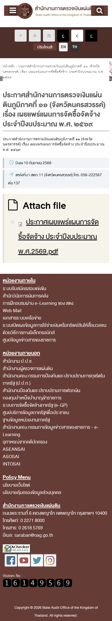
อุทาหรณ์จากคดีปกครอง (25, 442)
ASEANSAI (14, 449)
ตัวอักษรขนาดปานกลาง (35, 36)
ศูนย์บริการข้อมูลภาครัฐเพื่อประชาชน (36, 412)
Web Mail (12, 310)
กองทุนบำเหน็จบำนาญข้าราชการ (32, 398)
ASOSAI (11, 456)
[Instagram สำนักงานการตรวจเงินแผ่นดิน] (50, 565)
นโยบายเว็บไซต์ (16, 485)
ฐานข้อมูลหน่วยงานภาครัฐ (26, 420)
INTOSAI (11, 464)
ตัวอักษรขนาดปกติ (21, 36)
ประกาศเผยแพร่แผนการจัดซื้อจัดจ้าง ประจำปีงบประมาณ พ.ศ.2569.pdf (58, 237)
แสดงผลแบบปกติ (77, 36)
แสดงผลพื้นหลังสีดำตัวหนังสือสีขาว (63, 36)
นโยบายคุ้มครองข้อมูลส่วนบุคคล (32, 492)
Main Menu (12, 10)
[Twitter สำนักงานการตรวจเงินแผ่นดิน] (37, 565)
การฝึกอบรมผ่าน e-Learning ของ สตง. (38, 303)
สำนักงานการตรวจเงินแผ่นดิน (56, 13)
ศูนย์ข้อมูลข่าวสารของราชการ (29, 340)
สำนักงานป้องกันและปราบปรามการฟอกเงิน (41, 390)
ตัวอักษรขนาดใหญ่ (49, 36)
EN (63, 47)
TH (74, 47)
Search (99, 10)
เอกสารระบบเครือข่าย (22, 318)
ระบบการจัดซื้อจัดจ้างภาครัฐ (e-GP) (35, 405)
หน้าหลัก (9, 66)
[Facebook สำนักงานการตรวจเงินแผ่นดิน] (11, 565)
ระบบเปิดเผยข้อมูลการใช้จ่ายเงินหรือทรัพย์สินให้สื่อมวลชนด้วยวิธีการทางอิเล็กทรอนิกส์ (54, 329)
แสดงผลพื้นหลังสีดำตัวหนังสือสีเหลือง (91, 36)
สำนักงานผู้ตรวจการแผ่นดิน (28, 368)
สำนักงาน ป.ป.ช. (18, 361)
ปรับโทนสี (44, 47)
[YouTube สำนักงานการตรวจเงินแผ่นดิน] (24, 565)
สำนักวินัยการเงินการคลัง (25, 296)
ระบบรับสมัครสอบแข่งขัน (24, 288)
